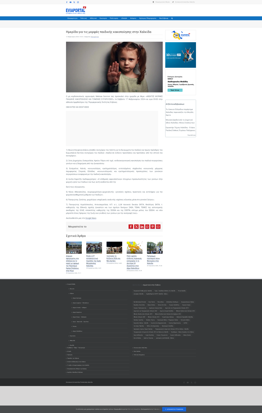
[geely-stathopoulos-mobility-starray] (180, 71)
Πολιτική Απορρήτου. (134, 409)
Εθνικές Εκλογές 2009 (139, 317)
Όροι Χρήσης (137, 351)
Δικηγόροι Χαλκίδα (139, 294)
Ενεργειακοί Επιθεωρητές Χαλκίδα (143, 291)
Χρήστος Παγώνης (148, 338)
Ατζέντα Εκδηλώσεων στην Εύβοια (76, 361)
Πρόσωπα (69, 354)
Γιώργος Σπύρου (186, 305)
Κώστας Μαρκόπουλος (175, 323)
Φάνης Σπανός (187, 335)
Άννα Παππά (152, 302)
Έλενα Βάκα (161, 302)
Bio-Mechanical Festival (140, 302)
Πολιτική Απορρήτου (139, 354)
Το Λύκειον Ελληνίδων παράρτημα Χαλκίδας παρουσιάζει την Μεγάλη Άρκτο (179, 112)
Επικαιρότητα (95, 36)
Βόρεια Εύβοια (151, 305)
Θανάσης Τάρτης (150, 320)
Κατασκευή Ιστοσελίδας (73, 382)
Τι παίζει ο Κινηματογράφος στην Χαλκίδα (78, 365)
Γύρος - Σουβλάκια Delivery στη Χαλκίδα (164, 291)
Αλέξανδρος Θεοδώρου (172, 302)
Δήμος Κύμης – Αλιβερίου (79, 317)
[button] (172, 18)
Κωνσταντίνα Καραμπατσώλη (158, 323)
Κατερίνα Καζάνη (185, 320)
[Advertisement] (158, 9)
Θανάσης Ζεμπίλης (138, 320)
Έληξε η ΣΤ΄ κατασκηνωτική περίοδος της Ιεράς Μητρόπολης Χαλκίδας (93, 261)
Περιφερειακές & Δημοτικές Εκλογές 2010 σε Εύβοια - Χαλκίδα (172, 329)
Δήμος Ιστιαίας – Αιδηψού (79, 307)
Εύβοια (72, 293)
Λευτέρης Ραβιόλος (139, 326)
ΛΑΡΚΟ (185, 323)
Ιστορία (69, 351)
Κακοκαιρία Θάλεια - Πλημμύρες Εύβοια (167, 320)
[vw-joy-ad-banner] (180, 44)
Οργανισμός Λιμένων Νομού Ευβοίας (143, 329)
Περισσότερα (191, 135)
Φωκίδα (72, 345)
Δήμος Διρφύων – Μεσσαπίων (81, 303)
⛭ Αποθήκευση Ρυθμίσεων (174, 409)
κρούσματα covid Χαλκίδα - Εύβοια (165, 338)
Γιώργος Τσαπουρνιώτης (140, 308)
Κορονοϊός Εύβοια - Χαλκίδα (141, 323)
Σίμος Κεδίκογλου (138, 335)
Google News (90, 218)
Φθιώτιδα (72, 340)
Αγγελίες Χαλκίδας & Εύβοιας (75, 372)
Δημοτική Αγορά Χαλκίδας (166, 311)
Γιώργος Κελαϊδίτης (174, 305)
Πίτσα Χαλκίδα (182, 291)
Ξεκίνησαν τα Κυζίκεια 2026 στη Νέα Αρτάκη (113, 258)
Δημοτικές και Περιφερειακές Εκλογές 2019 (177, 308)
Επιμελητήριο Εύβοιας (168, 317)
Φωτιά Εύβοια (137, 338)
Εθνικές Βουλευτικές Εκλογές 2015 (185, 311)
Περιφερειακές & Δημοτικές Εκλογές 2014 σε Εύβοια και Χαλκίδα (151, 332)
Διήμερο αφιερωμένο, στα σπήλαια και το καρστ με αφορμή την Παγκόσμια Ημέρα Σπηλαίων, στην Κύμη (72, 263)
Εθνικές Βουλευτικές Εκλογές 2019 (143, 314)
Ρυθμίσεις (156, 409)
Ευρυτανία (72, 336)
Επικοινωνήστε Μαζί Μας (140, 347)
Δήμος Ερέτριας (77, 298)
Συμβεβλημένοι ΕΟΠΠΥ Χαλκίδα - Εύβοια (156, 294)
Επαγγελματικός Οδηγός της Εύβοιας (77, 368)
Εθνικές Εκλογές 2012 (153, 317)
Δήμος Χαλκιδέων (77, 331)
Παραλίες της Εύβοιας (73, 358)
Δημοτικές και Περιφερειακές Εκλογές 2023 (145, 311)
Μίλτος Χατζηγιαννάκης (153, 326)
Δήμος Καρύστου (77, 312)
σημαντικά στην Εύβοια (151, 285)
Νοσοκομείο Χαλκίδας (167, 326)
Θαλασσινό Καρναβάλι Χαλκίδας (185, 317)
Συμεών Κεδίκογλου (175, 335)
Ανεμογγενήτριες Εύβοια (187, 302)
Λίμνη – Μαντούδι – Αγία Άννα (81, 321)
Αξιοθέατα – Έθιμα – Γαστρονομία (76, 347)
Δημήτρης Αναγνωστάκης (155, 308)
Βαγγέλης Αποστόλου (139, 305)
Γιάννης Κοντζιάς (162, 305)
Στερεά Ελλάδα (71, 284)
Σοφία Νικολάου (150, 335)
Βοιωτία (72, 288)
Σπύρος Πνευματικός (162, 335)
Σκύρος (75, 326)
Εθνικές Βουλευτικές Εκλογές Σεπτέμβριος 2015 (168, 314)
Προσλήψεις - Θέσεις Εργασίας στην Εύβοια (182, 332)
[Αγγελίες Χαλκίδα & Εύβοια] (180, 32)
